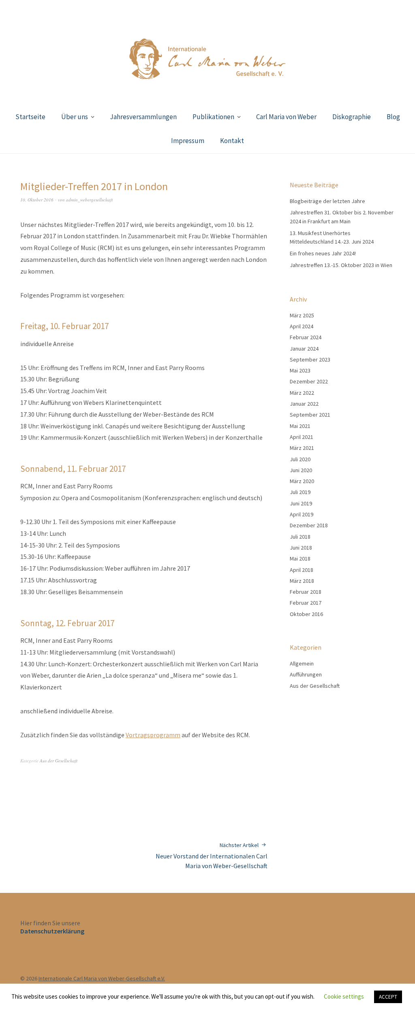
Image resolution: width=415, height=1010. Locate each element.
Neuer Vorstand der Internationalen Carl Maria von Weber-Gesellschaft (211, 855)
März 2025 (302, 315)
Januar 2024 (304, 348)
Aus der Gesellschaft (58, 761)
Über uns (74, 116)
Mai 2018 (300, 558)
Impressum (187, 140)
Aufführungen (306, 674)
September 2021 (310, 414)
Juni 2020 (301, 470)
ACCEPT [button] (388, 996)
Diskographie (351, 116)
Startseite (30, 116)
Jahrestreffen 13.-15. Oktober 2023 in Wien (341, 265)
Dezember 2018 (309, 525)
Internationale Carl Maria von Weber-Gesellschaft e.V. (102, 978)
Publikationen (213, 116)
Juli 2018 (300, 536)
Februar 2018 (305, 591)
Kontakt (232, 140)
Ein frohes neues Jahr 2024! (323, 253)
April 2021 (301, 437)
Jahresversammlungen (143, 116)
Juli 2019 (300, 492)
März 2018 (302, 580)
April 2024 (301, 326)
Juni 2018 (301, 547)
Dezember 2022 (309, 381)
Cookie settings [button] (344, 996)
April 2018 (301, 569)
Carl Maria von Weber (286, 116)
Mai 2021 (300, 426)
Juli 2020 (300, 459)
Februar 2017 (305, 602)
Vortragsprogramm (153, 735)
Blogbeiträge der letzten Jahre (327, 201)
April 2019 (301, 514)
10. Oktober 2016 (36, 200)
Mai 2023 (300, 370)
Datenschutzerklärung (52, 931)
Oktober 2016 (306, 614)
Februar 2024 (305, 337)
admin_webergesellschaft (89, 200)
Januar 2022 (304, 403)
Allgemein (302, 663)
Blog (393, 116)
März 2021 (302, 448)
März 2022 (302, 392)
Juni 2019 (301, 503)
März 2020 (302, 481)
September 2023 (310, 359)
